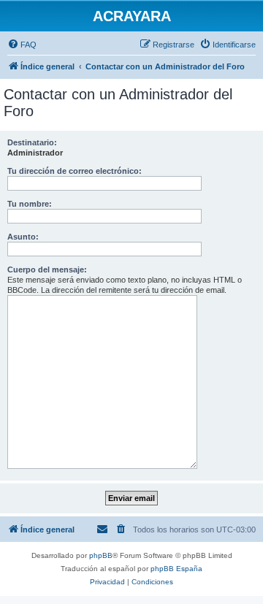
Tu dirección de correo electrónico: (74, 171)
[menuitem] (22, 44)
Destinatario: (32, 142)
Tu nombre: (29, 203)
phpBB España (176, 569)
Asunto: (23, 236)
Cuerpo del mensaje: (47, 269)
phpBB (101, 555)
